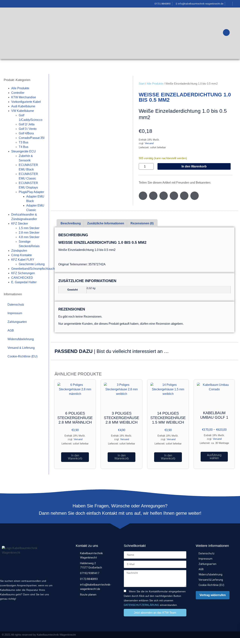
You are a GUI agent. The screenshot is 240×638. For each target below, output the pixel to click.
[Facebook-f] (229, 634)
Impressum (15, 313)
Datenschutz (16, 304)
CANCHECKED (22, 277)
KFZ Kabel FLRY (22, 259)
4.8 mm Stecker (29, 237)
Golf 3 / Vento (28, 128)
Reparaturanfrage (117, 33)
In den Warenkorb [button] (75, 457)
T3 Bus (23, 142)
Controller (17, 92)
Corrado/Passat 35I (31, 137)
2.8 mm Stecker (29, 232)
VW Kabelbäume (22, 110)
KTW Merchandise (23, 97)
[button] (143, 195)
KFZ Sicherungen (23, 273)
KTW (79, 33)
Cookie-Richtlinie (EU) (23, 356)
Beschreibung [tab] (71, 223)
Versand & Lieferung (21, 347)
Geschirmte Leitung (32, 264)
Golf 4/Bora (26, 133)
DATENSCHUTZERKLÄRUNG (141, 604)
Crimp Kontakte (21, 255)
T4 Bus (23, 146)
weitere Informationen (152, 33)
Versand (149, 143)
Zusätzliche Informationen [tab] (105, 223)
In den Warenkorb (194, 166)
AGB (11, 330)
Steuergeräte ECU (23, 151)
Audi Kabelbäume (23, 106)
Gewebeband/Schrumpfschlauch (33, 268)
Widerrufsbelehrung (21, 339)
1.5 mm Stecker (29, 228)
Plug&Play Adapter (31, 192)
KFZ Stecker (19, 223)
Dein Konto (199, 33)
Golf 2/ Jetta (26, 124)
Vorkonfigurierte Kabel (26, 101)
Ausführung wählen (214, 456)
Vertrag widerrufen (213, 595)
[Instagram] (236, 634)
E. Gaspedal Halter (24, 282)
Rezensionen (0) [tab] (142, 223)
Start (142, 83)
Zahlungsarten (17, 321)
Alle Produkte (20, 88)
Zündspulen (19, 250)
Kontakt (180, 33)
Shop (94, 33)
